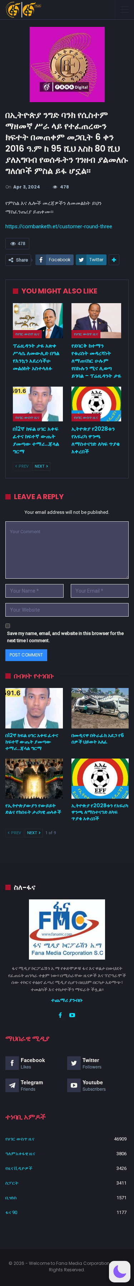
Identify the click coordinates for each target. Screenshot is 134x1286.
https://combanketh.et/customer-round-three (58, 226)
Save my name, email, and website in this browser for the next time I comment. (65, 637)
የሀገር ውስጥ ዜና (27, 334)
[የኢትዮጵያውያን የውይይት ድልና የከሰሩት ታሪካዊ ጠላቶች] (34, 779)
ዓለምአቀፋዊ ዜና (20, 1153)
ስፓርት (11, 1183)
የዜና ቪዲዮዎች (19, 1168)
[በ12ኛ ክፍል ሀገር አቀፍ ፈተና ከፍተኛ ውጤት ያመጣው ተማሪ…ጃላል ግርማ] (38, 404)
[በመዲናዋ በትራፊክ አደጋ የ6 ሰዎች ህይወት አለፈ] (100, 708)
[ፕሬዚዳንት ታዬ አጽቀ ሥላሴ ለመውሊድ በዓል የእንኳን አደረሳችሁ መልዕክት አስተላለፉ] (38, 320)
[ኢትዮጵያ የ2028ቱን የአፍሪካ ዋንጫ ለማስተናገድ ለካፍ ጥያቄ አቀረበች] (96, 404)
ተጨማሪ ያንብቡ (67, 1000)
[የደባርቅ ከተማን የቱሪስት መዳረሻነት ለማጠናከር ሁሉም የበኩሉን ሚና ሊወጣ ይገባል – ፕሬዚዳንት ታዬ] (96, 320)
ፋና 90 (11, 1212)
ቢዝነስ (11, 1197)
